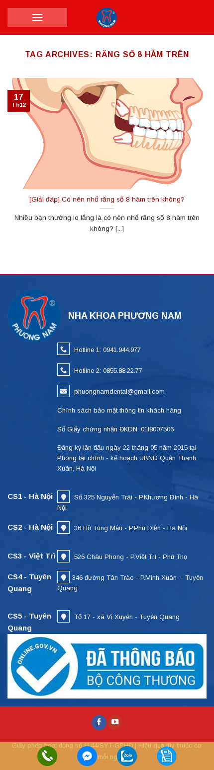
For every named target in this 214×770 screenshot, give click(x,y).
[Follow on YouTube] (114, 722)
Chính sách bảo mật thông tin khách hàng (119, 410)
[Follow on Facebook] (99, 722)
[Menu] (37, 17)
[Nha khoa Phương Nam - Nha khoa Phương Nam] (107, 17)
